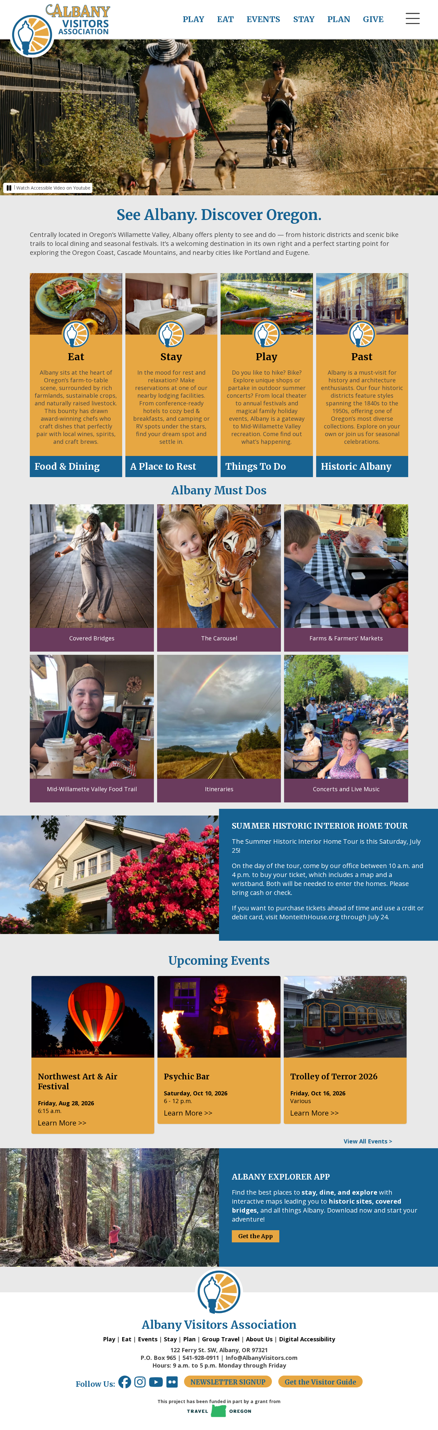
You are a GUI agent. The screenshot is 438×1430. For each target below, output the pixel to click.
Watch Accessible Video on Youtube (53, 188)
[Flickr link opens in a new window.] (175, 1384)
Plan (189, 1339)
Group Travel (221, 1339)
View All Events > (368, 1141)
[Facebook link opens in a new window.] (124, 1384)
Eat (126, 1339)
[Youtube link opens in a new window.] (157, 1384)
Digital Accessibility (307, 1339)
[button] (413, 30)
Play (109, 1339)
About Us (259, 1339)
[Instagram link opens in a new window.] (141, 1384)
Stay (170, 1339)
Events (147, 1339)
